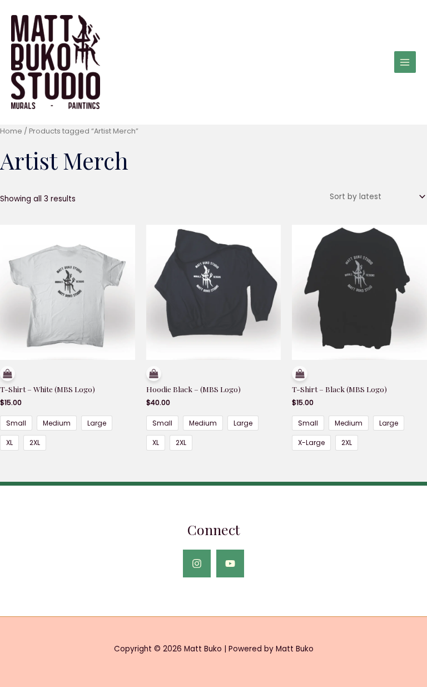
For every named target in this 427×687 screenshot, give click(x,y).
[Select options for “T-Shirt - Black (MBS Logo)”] (359, 374)
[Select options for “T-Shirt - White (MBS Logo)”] (67, 374)
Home (11, 131)
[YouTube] (230, 563)
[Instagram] (197, 563)
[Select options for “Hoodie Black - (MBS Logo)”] (213, 374)
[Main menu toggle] (405, 62)
